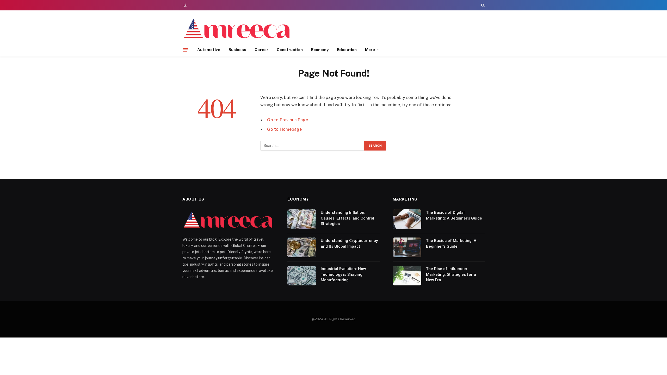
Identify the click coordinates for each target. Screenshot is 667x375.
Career (261, 49)
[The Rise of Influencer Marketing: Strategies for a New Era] (407, 275)
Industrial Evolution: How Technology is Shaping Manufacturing (343, 274)
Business (237, 49)
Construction (290, 49)
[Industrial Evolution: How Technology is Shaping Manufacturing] (301, 275)
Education (347, 49)
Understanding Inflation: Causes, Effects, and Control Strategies (347, 218)
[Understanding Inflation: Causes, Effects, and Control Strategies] (301, 219)
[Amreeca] (237, 29)
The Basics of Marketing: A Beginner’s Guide (451, 243)
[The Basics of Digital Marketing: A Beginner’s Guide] (407, 219)
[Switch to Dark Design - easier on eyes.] (184, 5)
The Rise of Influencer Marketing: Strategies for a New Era (451, 274)
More (370, 49)
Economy (320, 49)
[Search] (482, 5)
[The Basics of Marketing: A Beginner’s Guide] (407, 247)
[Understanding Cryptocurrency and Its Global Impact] (301, 247)
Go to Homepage (284, 129)
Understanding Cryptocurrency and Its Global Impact (349, 243)
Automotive (208, 49)
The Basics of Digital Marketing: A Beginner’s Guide (454, 215)
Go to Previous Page (287, 119)
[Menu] (185, 49)
